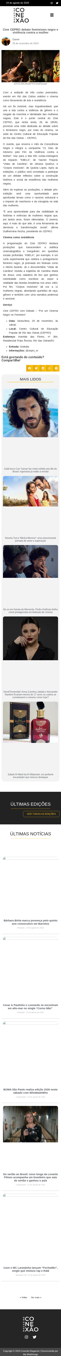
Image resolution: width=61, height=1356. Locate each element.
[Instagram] (51, 3)
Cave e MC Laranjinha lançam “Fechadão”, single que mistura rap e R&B (30, 1269)
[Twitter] (57, 3)
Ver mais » (36, 1297)
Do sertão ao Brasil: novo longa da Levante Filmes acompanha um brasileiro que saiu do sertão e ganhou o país (30, 1177)
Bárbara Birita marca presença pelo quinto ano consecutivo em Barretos (30, 922)
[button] (52, 15)
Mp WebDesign (30, 1354)
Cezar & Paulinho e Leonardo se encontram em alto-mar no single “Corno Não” (30, 1007)
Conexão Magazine (30, 1351)
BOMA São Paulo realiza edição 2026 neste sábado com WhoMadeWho (30, 1091)
